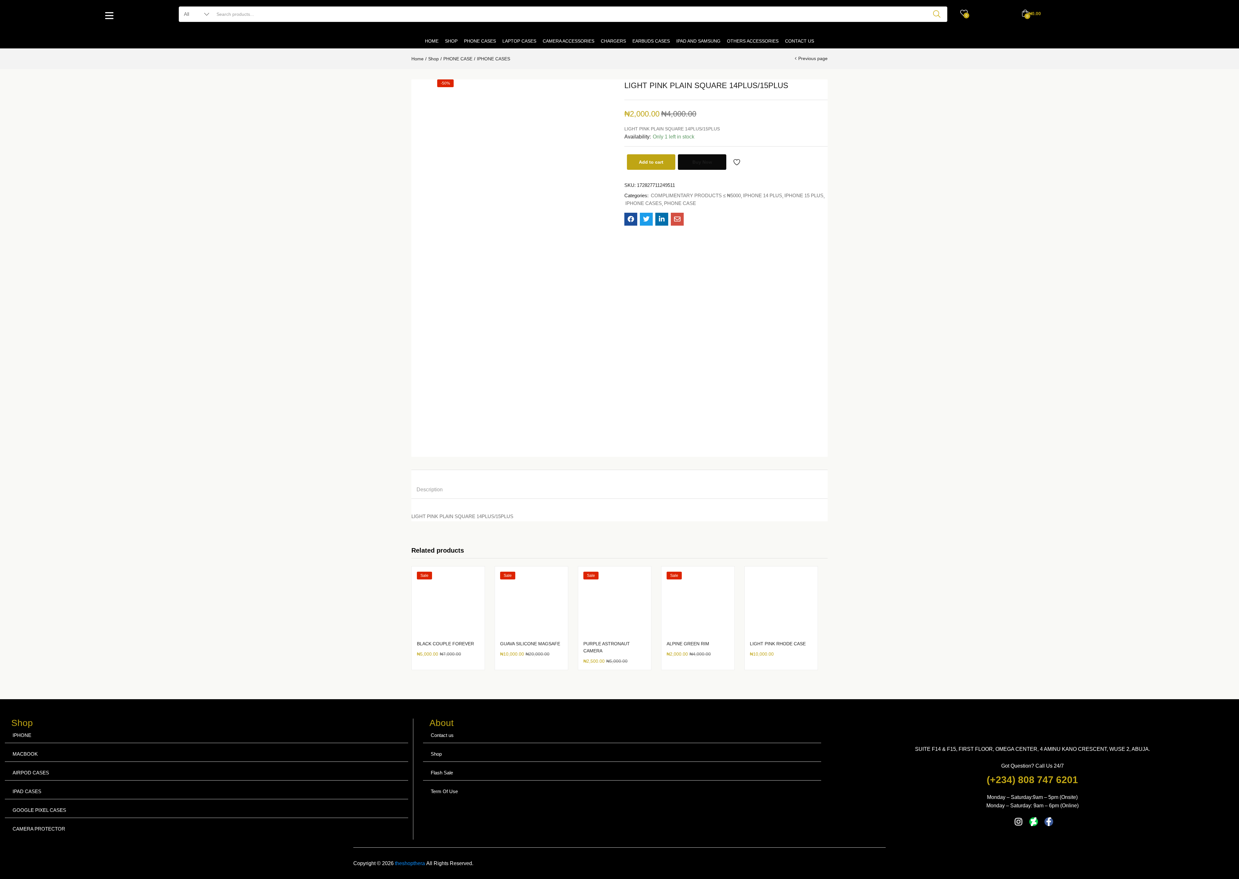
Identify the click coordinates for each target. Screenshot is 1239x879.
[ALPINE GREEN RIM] (698, 603)
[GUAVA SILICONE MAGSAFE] (531, 603)
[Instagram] (1018, 821)
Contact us (442, 735)
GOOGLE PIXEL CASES (39, 810)
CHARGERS (613, 41)
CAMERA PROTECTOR (39, 829)
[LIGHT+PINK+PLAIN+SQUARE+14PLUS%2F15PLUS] (646, 219)
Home (417, 58)
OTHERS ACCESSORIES (753, 41)
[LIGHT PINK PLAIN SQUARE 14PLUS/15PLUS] (630, 219)
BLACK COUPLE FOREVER (445, 643)
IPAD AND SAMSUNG (698, 41)
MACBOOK (25, 754)
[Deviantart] (1033, 821)
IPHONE (22, 735)
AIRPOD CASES (31, 772)
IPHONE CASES (493, 58)
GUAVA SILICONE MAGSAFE (530, 643)
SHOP (451, 41)
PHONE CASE (457, 58)
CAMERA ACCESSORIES (568, 41)
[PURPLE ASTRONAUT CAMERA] (614, 603)
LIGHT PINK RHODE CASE (778, 643)
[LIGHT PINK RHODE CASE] (781, 603)
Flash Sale (442, 772)
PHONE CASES (480, 41)
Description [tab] (430, 489)
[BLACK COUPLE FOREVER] (448, 603)
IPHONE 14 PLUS (762, 195)
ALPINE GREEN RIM (688, 643)
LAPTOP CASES (519, 41)
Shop (433, 58)
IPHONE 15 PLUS (803, 195)
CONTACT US (799, 41)
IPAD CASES (27, 791)
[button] (1031, 13)
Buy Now (702, 162)
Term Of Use (444, 791)
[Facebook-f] (1048, 821)
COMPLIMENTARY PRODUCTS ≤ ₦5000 (696, 195)
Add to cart (651, 162)
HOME (431, 41)
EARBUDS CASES (651, 41)
